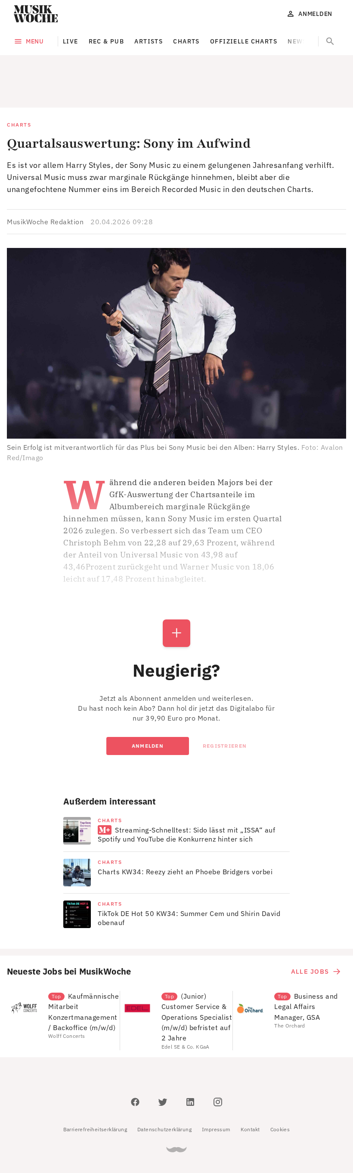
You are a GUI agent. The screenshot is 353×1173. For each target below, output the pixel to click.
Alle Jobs (310, 932)
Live (70, 41)
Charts (186, 41)
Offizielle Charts (243, 41)
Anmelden (148, 707)
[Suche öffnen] (330, 41)
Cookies (280, 1090)
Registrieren (225, 707)
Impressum (216, 1090)
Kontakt (250, 1090)
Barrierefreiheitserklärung (95, 1090)
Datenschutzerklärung (164, 1090)
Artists (148, 41)
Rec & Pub (106, 41)
